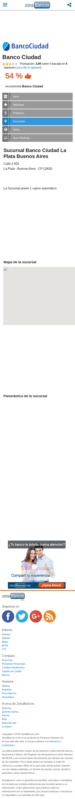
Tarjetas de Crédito (12, 671)
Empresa (6, 708)
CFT (4, 649)
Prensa (5, 715)
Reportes (7, 689)
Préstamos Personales (14, 664)
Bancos (6, 675)
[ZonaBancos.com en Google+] (36, 616)
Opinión (6, 638)
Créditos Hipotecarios (13, 667)
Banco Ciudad (21, 57)
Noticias (6, 634)
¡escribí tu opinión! (29, 67)
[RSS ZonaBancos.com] (49, 616)
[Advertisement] (37, 30)
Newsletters (8, 697)
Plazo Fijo (7, 660)
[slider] (10, 63)
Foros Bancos (9, 693)
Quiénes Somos (10, 711)
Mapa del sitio (9, 723)
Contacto (6, 726)
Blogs (5, 641)
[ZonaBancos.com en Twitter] (22, 616)
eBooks (6, 686)
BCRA (5, 645)
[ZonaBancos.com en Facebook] (8, 616)
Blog (4, 719)
